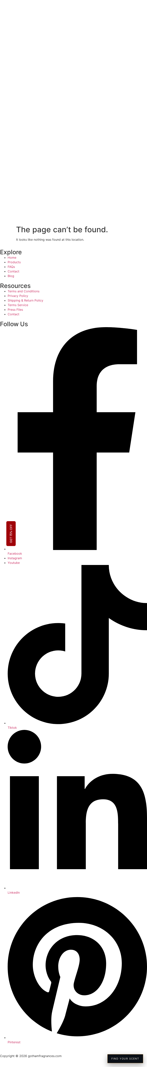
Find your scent (125, 1058)
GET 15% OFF (11, 533)
